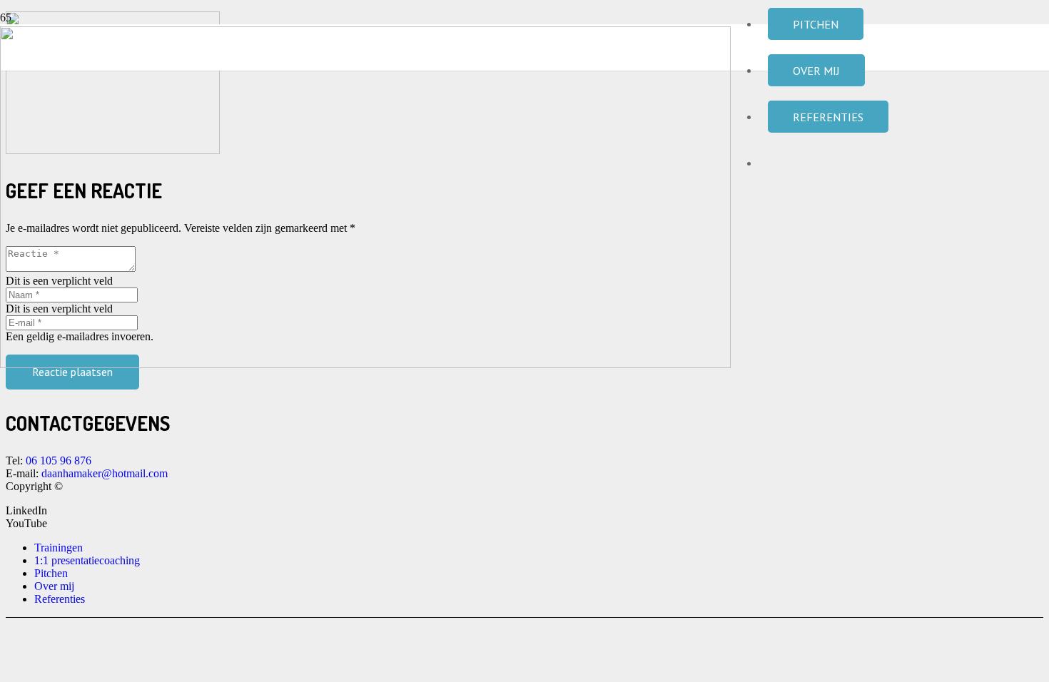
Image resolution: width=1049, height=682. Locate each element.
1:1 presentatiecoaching (87, 560)
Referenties (59, 599)
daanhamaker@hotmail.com (106, 473)
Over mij (54, 586)
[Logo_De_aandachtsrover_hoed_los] (365, 364)
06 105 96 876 (58, 460)
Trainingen (58, 547)
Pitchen (51, 573)
